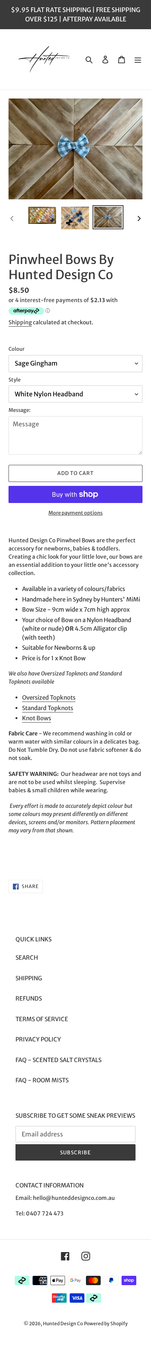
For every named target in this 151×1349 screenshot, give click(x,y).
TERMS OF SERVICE (41, 1019)
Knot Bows (36, 718)
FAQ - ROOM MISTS (42, 1080)
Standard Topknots (47, 708)
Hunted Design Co (63, 1323)
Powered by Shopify (106, 1323)
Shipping (20, 322)
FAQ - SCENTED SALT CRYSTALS (58, 1060)
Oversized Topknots (49, 697)
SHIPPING (28, 978)
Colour (16, 349)
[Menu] (138, 59)
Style (15, 379)
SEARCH (26, 957)
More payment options (75, 513)
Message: (20, 410)
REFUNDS (28, 998)
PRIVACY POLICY (38, 1039)
